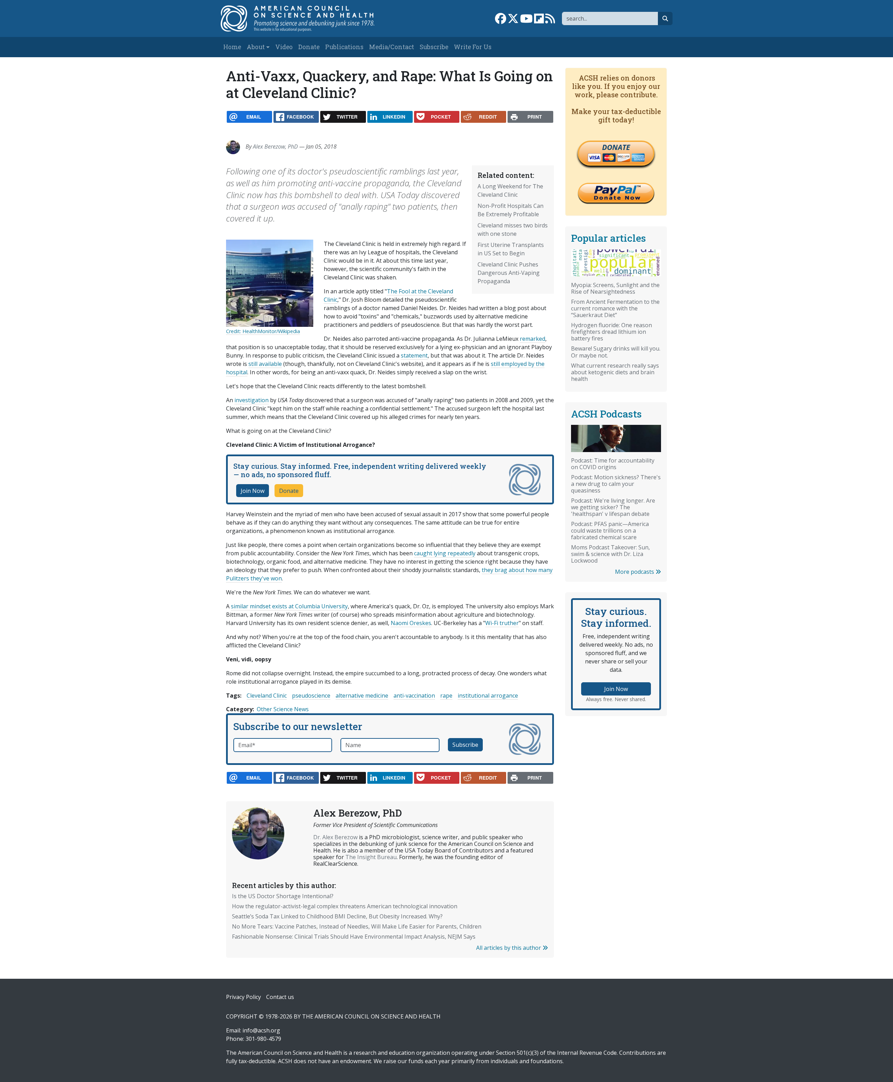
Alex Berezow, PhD (275, 146)
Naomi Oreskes (411, 623)
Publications (344, 47)
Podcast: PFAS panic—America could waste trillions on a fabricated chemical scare (610, 530)
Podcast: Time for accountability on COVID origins (612, 464)
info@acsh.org (261, 1030)
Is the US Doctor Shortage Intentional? (282, 896)
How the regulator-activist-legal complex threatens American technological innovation (344, 906)
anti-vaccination (414, 695)
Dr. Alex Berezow (335, 837)
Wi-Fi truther (502, 623)
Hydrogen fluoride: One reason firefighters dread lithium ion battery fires (611, 331)
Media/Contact (391, 47)
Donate (309, 47)
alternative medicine (362, 695)
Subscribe (434, 47)
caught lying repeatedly (444, 553)
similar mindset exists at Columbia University (289, 606)
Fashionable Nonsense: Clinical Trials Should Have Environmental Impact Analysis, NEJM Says (353, 936)
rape (446, 695)
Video (284, 47)
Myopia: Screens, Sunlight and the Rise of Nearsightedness (615, 288)
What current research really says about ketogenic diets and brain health (615, 372)
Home (232, 47)
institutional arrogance (488, 695)
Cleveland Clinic (267, 695)
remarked (532, 339)
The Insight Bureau (371, 857)
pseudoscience (311, 695)
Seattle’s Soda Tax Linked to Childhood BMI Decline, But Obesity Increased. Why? (337, 916)
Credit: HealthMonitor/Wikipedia (263, 331)
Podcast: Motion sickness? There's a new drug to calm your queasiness (616, 483)
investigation (251, 400)
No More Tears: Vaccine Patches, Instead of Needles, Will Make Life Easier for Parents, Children (356, 926)
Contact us (280, 997)
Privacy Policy (243, 997)
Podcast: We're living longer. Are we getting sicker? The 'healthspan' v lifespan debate (613, 507)
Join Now (252, 491)
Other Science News (283, 709)
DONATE (616, 147)
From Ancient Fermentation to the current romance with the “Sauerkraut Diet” (615, 308)
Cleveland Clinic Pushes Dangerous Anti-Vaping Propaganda (509, 273)
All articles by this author (509, 948)
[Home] (304, 18)
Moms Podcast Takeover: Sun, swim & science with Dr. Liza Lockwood (610, 553)
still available (265, 364)
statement (414, 355)
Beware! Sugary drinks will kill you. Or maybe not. (615, 352)
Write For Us (472, 47)
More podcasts (635, 572)
